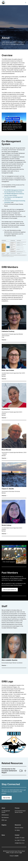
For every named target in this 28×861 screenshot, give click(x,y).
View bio (4, 339)
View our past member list (9, 589)
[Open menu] (25, 2)
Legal (20, 852)
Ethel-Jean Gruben (8, 370)
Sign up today (6, 797)
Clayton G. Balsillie (8, 489)
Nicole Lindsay (6, 525)
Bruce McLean (6, 450)
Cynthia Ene (6, 409)
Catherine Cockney (8, 331)
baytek (16, 855)
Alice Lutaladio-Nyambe (9, 660)
